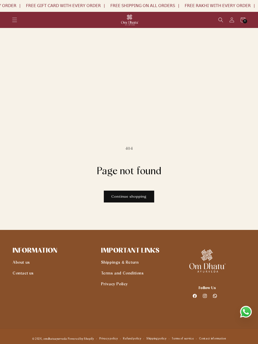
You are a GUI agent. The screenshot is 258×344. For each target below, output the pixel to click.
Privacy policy (108, 338)
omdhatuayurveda (55, 338)
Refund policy (132, 338)
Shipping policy (156, 338)
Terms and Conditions (122, 273)
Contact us (23, 273)
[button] (14, 19)
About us (21, 262)
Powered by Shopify (81, 338)
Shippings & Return (120, 262)
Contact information (212, 338)
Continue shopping (129, 196)
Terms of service (183, 338)
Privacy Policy (114, 284)
